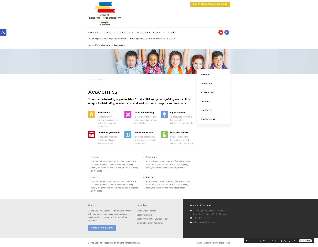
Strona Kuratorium (144, 215)
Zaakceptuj (305, 241)
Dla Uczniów (142, 32)
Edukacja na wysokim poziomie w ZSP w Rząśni (152, 38)
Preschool (206, 74)
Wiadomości (93, 32)
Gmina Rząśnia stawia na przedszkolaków (107, 38)
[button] (3, 32)
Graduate (205, 101)
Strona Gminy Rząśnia (146, 211)
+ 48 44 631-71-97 (201, 218)
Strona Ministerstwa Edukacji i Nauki (153, 219)
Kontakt (171, 32)
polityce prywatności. (289, 241)
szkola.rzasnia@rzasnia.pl (204, 222)
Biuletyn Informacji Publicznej (210, 4)
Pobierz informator (102, 228)
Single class (206, 110)
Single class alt (208, 119)
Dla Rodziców (124, 32)
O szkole (109, 32)
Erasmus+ (157, 32)
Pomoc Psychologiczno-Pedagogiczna (106, 45)
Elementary (206, 83)
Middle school (207, 92)
